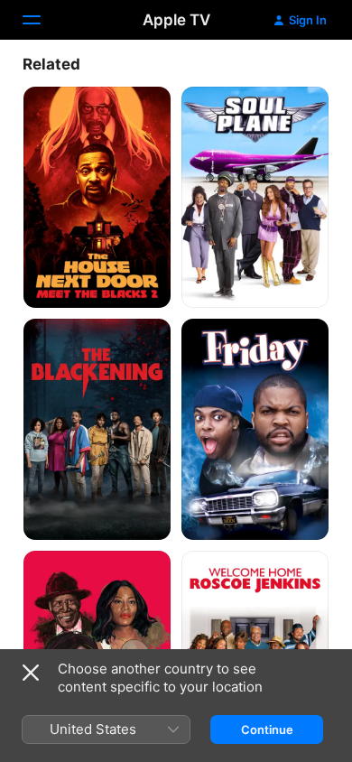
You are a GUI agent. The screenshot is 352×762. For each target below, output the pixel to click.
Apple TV (176, 20)
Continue (267, 729)
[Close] (31, 672)
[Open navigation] (42, 20)
